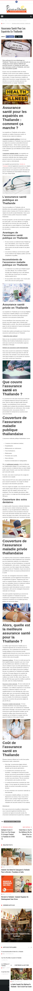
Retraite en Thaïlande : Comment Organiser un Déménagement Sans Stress (14, 898)
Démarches (27, 23)
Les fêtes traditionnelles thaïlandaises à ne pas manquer (17, 934)
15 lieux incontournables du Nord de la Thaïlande (12, 951)
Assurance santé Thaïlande (18, 23)
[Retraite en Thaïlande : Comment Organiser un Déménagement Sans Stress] (16, 884)
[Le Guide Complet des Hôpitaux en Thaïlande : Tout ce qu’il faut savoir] (21, 974)
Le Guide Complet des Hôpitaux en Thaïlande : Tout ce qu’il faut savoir (21, 985)
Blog (13, 981)
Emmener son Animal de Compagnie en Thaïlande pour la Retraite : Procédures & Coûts (15, 870)
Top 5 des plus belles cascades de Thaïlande (11, 958)
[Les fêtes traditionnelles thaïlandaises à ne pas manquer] (16, 925)
